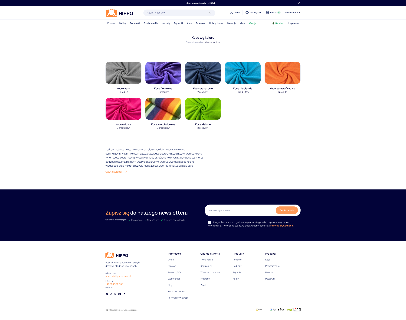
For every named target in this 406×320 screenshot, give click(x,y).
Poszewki (201, 23)
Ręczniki (178, 23)
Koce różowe (123, 124)
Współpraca (174, 278)
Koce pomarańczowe (282, 88)
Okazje (252, 23)
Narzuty (166, 23)
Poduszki (135, 23)
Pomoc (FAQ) (175, 272)
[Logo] (119, 13)
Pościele (237, 259)
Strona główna (192, 42)
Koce (189, 23)
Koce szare (123, 88)
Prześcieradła (151, 23)
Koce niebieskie (242, 88)
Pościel (111, 23)
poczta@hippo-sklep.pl (118, 276)
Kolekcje (231, 23)
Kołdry (122, 23)
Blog (170, 284)
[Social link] (106, 294)
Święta (279, 23)
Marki (243, 23)
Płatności (205, 278)
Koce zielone (203, 124)
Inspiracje (293, 23)
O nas (171, 259)
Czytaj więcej (113, 171)
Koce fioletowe (163, 88)
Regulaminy (206, 265)
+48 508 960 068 (114, 284)
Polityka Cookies (176, 291)
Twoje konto (206, 259)
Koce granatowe (203, 88)
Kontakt (172, 265)
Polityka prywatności (178, 297)
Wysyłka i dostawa (210, 272)
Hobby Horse (216, 23)
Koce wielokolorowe (163, 124)
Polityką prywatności (281, 225)
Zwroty (203, 284)
